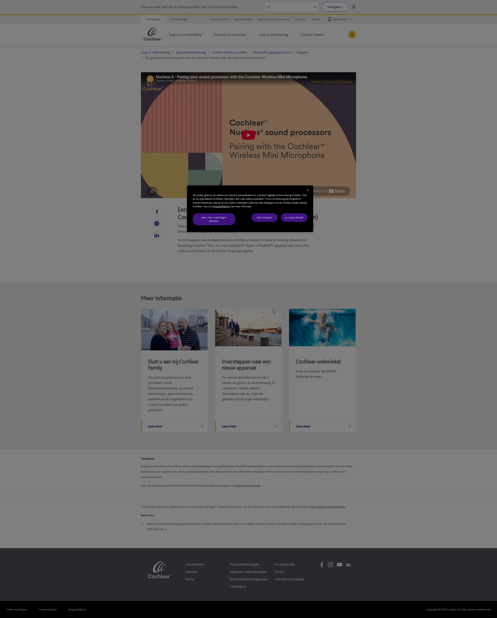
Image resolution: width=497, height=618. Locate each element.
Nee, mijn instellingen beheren (214, 219)
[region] (250, 208)
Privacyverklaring (221, 206)
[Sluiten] (307, 190)
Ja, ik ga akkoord (294, 217)
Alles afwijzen (264, 217)
